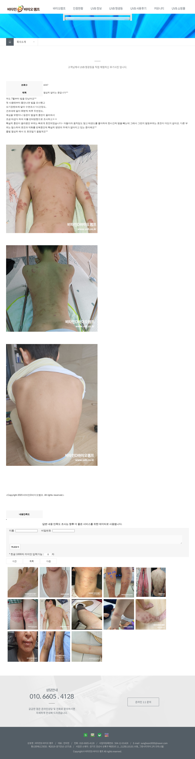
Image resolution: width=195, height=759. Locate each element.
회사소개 (21, 42)
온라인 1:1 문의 (143, 702)
